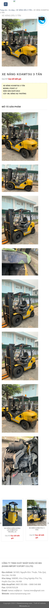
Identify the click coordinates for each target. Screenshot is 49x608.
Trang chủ (3, 10)
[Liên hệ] (41, 19)
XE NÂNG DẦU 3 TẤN (24, 10)
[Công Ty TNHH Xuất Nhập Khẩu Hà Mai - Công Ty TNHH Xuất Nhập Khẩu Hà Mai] (26, 4)
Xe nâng (11, 10)
